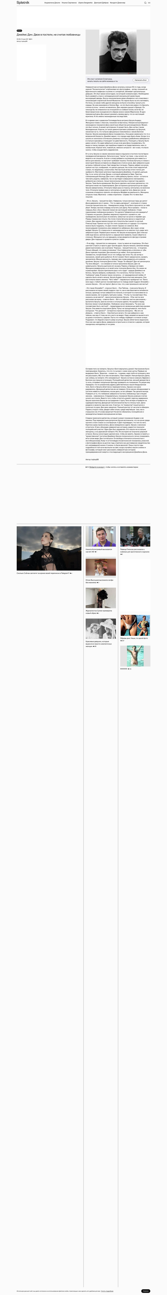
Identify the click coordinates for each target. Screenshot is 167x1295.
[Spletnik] (23, 2)
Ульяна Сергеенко (69, 3)
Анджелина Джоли (52, 3)
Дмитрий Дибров (101, 3)
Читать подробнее (107, 1291)
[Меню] (149, 3)
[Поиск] (145, 3)
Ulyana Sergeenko (85, 3)
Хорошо (145, 1291)
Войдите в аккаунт (97, 467)
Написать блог (141, 80)
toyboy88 (95, 459)
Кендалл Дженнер (117, 3)
